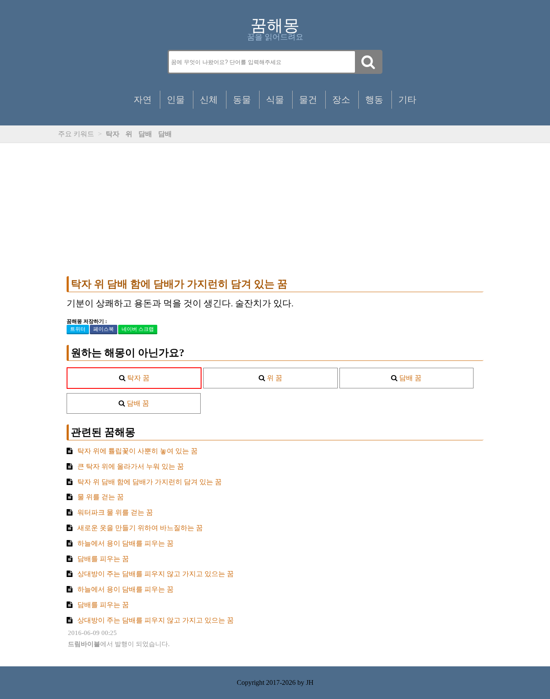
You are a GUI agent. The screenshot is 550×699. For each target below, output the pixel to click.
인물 (176, 99)
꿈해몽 (275, 25)
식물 (275, 99)
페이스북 (103, 329)
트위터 (78, 329)
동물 (242, 99)
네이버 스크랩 (138, 329)
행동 (374, 99)
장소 (341, 99)
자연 (143, 99)
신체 (209, 99)
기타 (407, 99)
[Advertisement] (275, 209)
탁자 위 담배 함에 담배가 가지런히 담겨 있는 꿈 (179, 284)
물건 (308, 99)
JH (310, 682)
